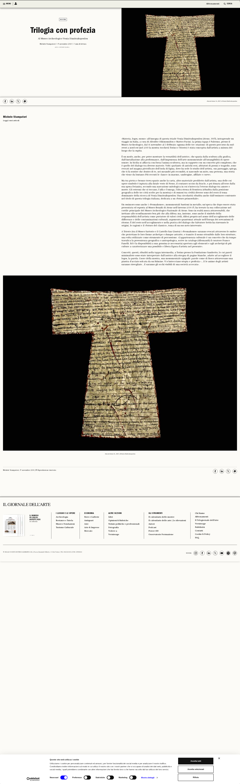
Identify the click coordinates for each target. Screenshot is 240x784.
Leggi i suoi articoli (11, 120)
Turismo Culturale (65, 528)
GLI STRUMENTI (155, 513)
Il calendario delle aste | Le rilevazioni (167, 521)
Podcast (152, 528)
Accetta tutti (195, 761)
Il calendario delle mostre (161, 517)
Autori (151, 524)
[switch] (87, 778)
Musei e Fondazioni (65, 524)
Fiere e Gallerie (91, 517)
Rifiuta (196, 777)
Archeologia (62, 517)
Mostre (63, 19)
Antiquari (88, 521)
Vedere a (112, 531)
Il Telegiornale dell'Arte (206, 520)
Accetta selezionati (196, 769)
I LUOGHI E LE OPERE (65, 513)
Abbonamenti (212, 4)
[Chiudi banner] (219, 758)
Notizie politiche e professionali (123, 524)
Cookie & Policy (202, 534)
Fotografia (113, 528)
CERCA (229, 4)
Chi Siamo (200, 513)
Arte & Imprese (91, 528)
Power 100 (153, 531)
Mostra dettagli (147, 778)
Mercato (88, 531)
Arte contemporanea (62, 47)
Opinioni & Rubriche (118, 521)
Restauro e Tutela (64, 521)
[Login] (15, 3)
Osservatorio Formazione (160, 535)
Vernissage (113, 535)
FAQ (197, 538)
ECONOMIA (89, 513)
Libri (110, 517)
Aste (86, 524)
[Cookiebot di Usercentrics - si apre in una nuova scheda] (33, 779)
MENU (8, 4)
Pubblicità (200, 527)
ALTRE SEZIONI (115, 513)
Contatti (199, 531)
